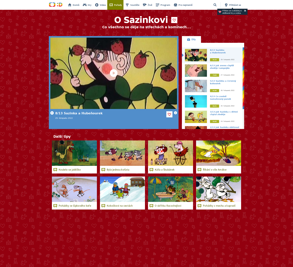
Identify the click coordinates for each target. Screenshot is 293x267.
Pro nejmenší (185, 4)
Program (165, 4)
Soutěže (134, 4)
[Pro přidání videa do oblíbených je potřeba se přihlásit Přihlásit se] (169, 114)
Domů (76, 4)
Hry (89, 4)
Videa (103, 4)
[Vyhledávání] (215, 5)
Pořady (118, 4)
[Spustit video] (113, 73)
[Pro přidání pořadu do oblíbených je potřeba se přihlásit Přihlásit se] (174, 20)
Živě (150, 4)
